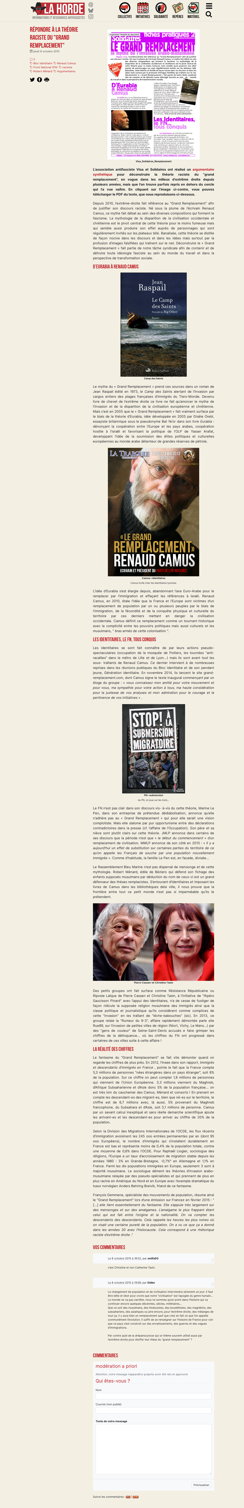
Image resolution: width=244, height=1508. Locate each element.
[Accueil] (57, 8)
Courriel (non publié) (109, 1404)
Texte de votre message (111, 1421)
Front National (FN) (45, 67)
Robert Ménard (42, 71)
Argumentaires (65, 71)
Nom (99, 1390)
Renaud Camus (66, 63)
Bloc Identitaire (42, 63)
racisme (67, 67)
